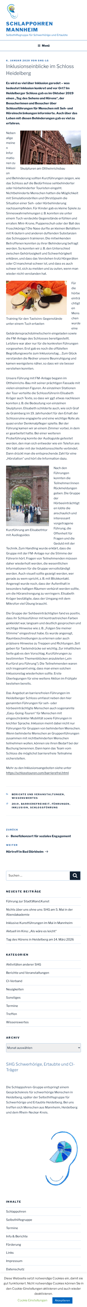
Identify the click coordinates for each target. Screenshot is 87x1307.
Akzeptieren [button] (62, 1300)
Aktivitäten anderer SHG (23, 964)
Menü (46, 45)
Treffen (11, 1014)
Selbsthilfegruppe (19, 1220)
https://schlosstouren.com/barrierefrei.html (37, 773)
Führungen (61, 803)
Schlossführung (44, 807)
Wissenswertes (25, 798)
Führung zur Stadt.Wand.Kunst (27, 901)
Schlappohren (16, 1211)
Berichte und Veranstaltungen (38, 794)
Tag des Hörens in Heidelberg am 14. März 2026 (40, 939)
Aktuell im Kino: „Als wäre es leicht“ (31, 931)
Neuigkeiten (15, 989)
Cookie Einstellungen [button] (32, 1300)
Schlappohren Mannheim (29, 27)
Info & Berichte (17, 1236)
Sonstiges (13, 997)
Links (10, 1253)
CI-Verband (14, 981)
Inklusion (20, 807)
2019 (15, 803)
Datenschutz (15, 1269)
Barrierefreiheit (35, 803)
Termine (12, 1006)
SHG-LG (43, 60)
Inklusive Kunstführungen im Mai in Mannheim (39, 923)
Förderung (13, 1244)
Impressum (14, 1261)
